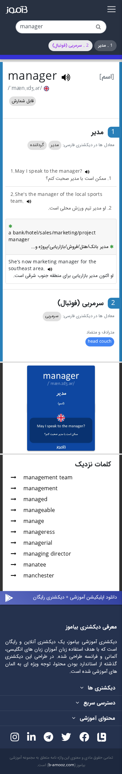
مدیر (55, 145)
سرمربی (52, 316)
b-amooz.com (61, 765)
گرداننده (37, 145)
